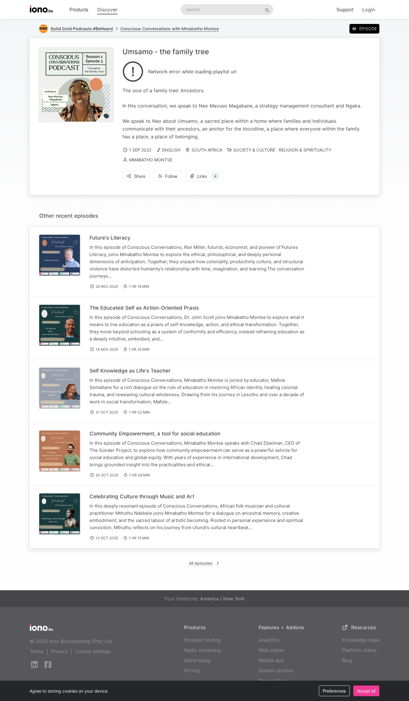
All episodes (200, 563)
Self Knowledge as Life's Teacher (130, 371)
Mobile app (271, 660)
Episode (368, 28)
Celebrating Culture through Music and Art (142, 496)
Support (345, 9)
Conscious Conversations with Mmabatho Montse (169, 28)
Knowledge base (360, 640)
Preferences (334, 691)
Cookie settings (93, 651)
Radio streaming (202, 650)
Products (78, 9)
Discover (107, 10)
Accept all (366, 691)
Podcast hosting (202, 640)
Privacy (59, 651)
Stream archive (276, 670)
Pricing (192, 670)
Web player (271, 650)
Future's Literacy (110, 238)
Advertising (197, 660)
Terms (36, 651)
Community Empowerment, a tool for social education (155, 434)
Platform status (359, 650)
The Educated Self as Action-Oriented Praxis (144, 308)
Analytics (269, 640)
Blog (347, 660)
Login (368, 10)
